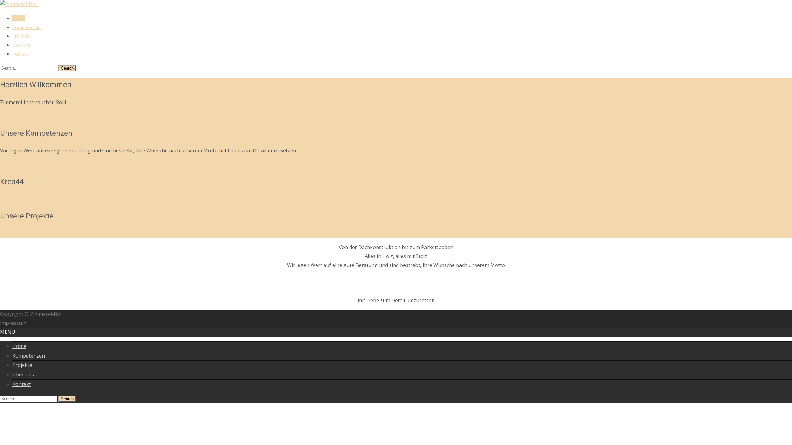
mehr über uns (17, 115)
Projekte (20, 36)
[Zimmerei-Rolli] (19, 4)
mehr (6, 164)
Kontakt (20, 54)
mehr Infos (13, 233)
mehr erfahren (17, 199)
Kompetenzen (26, 27)
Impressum (13, 323)
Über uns (21, 45)
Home (18, 18)
